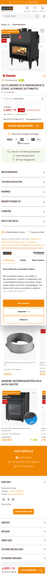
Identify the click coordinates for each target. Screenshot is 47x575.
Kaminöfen (35, 239)
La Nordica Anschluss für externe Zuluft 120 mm (19, 364)
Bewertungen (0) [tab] (11, 201)
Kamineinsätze (8, 242)
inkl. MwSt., (15, 114)
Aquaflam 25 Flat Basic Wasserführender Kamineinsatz (15, 429)
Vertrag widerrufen (23, 512)
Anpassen (22, 311)
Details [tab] (23, 260)
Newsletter (6, 504)
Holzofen (24, 248)
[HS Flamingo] (9, 75)
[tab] (23, 172)
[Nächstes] (41, 46)
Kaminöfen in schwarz (26, 242)
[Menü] (43, 16)
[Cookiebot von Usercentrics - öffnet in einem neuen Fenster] (33, 253)
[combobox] (17, 16)
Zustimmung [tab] (8, 260)
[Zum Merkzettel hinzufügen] (42, 31)
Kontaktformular (8, 488)
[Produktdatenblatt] (31, 440)
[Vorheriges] (6, 46)
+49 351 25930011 (16, 491)
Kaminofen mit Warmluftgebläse (16, 245)
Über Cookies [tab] (38, 260)
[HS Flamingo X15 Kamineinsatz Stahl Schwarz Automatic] (23, 49)
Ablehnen (23, 320)
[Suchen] (37, 16)
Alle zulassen (23, 303)
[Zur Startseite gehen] (7, 9)
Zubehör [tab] (6, 211)
